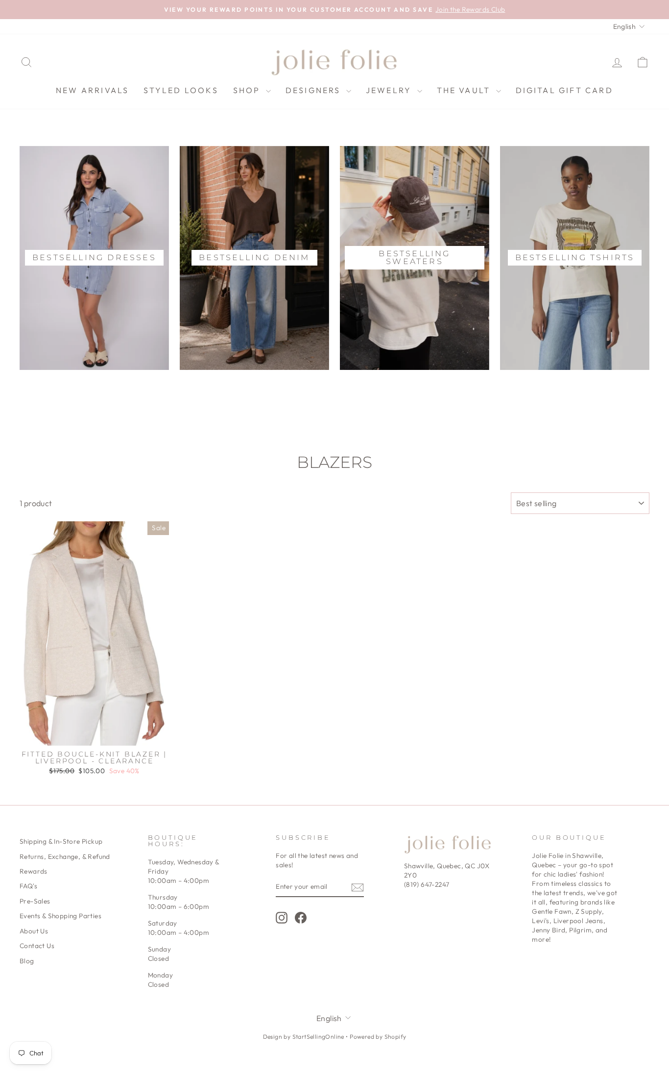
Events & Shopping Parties (60, 915)
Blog (27, 960)
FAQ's (28, 885)
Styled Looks (180, 90)
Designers (315, 90)
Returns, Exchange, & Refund (65, 856)
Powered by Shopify (378, 1036)
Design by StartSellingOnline (304, 1036)
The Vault (465, 90)
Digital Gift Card (564, 90)
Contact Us (37, 945)
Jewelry (390, 90)
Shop (248, 90)
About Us (34, 931)
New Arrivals (92, 90)
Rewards (34, 871)
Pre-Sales (35, 901)
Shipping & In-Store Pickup (61, 841)
